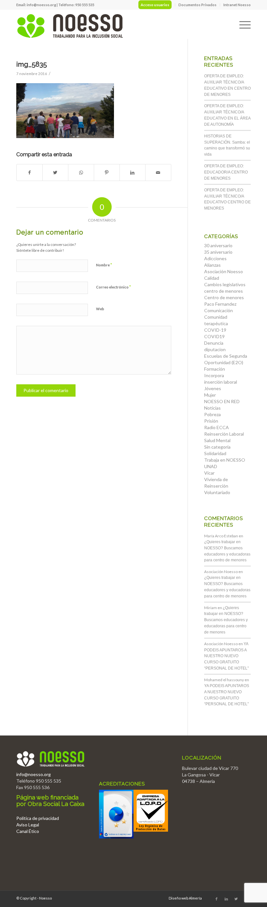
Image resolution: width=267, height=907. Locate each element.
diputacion (215, 349)
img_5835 (31, 64)
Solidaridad (215, 453)
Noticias (212, 408)
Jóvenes (212, 388)
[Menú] (242, 24)
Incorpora (214, 375)
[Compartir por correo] (158, 172)
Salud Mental (217, 440)
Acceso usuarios (155, 5)
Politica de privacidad (37, 818)
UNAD (210, 466)
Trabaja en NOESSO (224, 460)
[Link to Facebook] (216, 899)
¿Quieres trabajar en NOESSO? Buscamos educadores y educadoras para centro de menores (226, 620)
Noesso (45, 898)
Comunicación (218, 310)
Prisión (211, 421)
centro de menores (223, 291)
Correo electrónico (113, 286)
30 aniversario (218, 245)
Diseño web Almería (185, 898)
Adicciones (215, 258)
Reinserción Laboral (224, 434)
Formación (214, 369)
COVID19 (214, 336)
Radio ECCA (216, 427)
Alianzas (212, 265)
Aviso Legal (27, 824)
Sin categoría (217, 447)
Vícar (209, 473)
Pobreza (212, 414)
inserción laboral (220, 382)
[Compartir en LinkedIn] (132, 172)
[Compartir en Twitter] (55, 172)
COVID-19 (215, 330)
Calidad (211, 278)
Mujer (210, 395)
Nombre (104, 264)
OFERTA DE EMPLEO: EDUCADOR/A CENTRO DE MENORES (226, 172)
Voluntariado (217, 492)
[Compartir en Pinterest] (106, 172)
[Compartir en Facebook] (29, 172)
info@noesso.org (41, 5)
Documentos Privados (197, 5)
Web (100, 309)
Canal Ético (27, 831)
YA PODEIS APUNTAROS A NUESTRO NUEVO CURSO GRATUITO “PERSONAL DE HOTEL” (226, 656)
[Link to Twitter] (236, 899)
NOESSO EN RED (222, 401)
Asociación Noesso (223, 271)
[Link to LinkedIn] (226, 899)
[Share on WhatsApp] (81, 172)
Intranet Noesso (237, 5)
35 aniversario (218, 252)
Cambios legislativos (225, 284)
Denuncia (213, 343)
